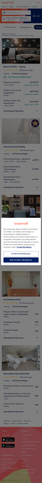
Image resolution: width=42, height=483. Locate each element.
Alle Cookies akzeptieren (21, 260)
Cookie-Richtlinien (24, 247)
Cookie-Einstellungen (21, 254)
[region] (21, 241)
